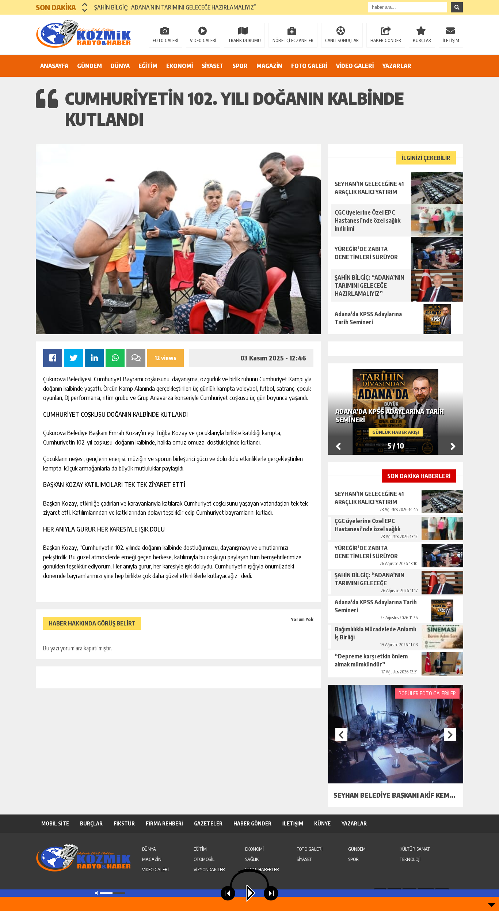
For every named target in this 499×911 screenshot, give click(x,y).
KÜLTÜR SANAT (415, 849)
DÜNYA (120, 65)
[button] (85, 4)
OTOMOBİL (204, 859)
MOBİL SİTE (55, 823)
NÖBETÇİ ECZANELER (293, 40)
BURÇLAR (422, 40)
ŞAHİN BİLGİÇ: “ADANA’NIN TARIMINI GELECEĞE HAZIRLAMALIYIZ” (175, 7)
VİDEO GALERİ (355, 65)
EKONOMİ (179, 65)
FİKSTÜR (124, 823)
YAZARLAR (396, 65)
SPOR (240, 65)
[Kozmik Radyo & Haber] (83, 34)
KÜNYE (322, 823)
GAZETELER (208, 823)
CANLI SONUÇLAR (342, 40)
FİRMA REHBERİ (164, 823)
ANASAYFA (54, 65)
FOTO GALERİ (165, 40)
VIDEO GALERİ (203, 40)
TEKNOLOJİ (410, 859)
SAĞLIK (252, 859)
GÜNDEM (89, 65)
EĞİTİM (147, 65)
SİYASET (213, 65)
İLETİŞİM (451, 40)
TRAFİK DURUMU (244, 40)
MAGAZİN (269, 65)
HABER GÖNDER (385, 40)
